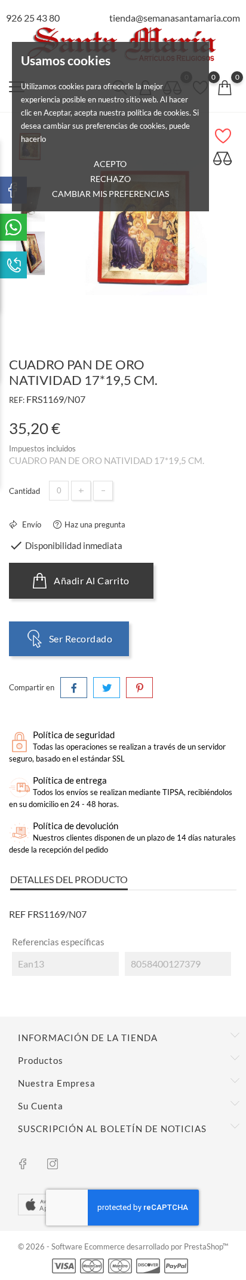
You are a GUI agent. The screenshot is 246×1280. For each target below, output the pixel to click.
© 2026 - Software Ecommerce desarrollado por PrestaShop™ (123, 1246)
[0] (224, 87)
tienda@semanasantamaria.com (174, 17)
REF (17, 914)
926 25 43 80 (33, 17)
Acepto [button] (110, 164)
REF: (16, 400)
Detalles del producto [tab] (69, 879)
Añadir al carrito (91, 580)
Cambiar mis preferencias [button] (110, 194)
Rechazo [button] (110, 179)
